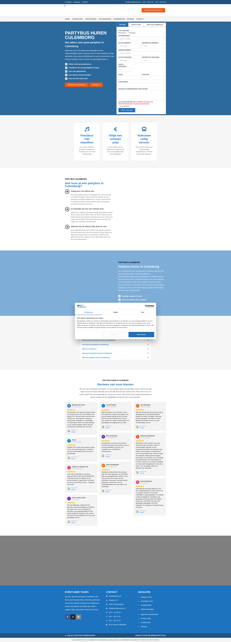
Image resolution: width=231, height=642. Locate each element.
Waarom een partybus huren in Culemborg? (97, 353)
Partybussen (90, 19)
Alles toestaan (141, 334)
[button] (115, 340)
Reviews (130, 19)
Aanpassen (114, 334)
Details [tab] (115, 312)
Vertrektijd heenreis (150, 43)
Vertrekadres (124, 35)
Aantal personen (122, 65)
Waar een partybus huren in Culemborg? (96, 357)
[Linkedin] (78, 616)
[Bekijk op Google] (69, 406)
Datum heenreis (124, 43)
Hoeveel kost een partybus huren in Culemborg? (99, 340)
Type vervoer (123, 30)
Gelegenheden (105, 19)
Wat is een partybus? (89, 349)
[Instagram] (73, 616)
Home (67, 19)
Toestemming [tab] (88, 312)
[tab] (122, 25)
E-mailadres (123, 82)
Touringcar (132, 33)
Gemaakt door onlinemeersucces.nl (150, 635)
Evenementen (119, 19)
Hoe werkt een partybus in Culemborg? (95, 344)
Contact (139, 19)
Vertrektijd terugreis (150, 57)
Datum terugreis (125, 57)
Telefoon (145, 74)
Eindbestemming (124, 50)
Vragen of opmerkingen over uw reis (133, 89)
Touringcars (77, 19)
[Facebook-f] (67, 616)
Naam (120, 74)
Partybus (123, 33)
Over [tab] (142, 312)
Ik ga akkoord (124, 106)
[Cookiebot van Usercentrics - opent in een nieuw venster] (146, 306)
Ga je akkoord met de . (135, 103)
